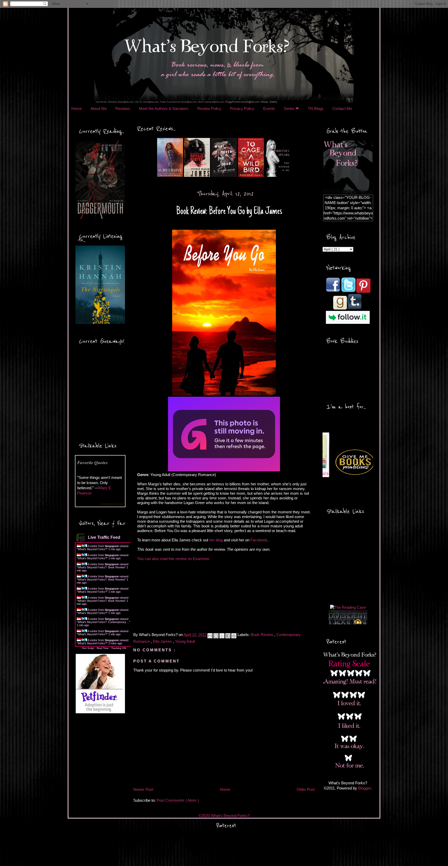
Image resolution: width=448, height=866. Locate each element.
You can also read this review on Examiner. (173, 558)
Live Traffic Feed (104, 537)
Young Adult (185, 641)
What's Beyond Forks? (92, 549)
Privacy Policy (242, 108)
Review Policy (209, 108)
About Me (98, 108)
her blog (216, 540)
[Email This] (210, 635)
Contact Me (342, 108)
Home (76, 108)
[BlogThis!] (216, 635)
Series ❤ (291, 108)
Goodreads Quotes (111, 503)
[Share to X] (222, 635)
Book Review (262, 635)
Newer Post (143, 789)
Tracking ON (118, 648)
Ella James (163, 641)
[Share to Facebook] (227, 635)
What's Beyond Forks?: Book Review (101, 567)
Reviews (122, 108)
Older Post (306, 789)
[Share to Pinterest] (233, 635)
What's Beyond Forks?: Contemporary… (103, 622)
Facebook (258, 540)
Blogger (364, 788)
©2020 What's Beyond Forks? (224, 815)
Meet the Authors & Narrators (163, 108)
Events (269, 108)
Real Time (103, 648)
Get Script (88, 648)
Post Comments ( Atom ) (178, 800)
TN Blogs (316, 108)
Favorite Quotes (92, 462)
